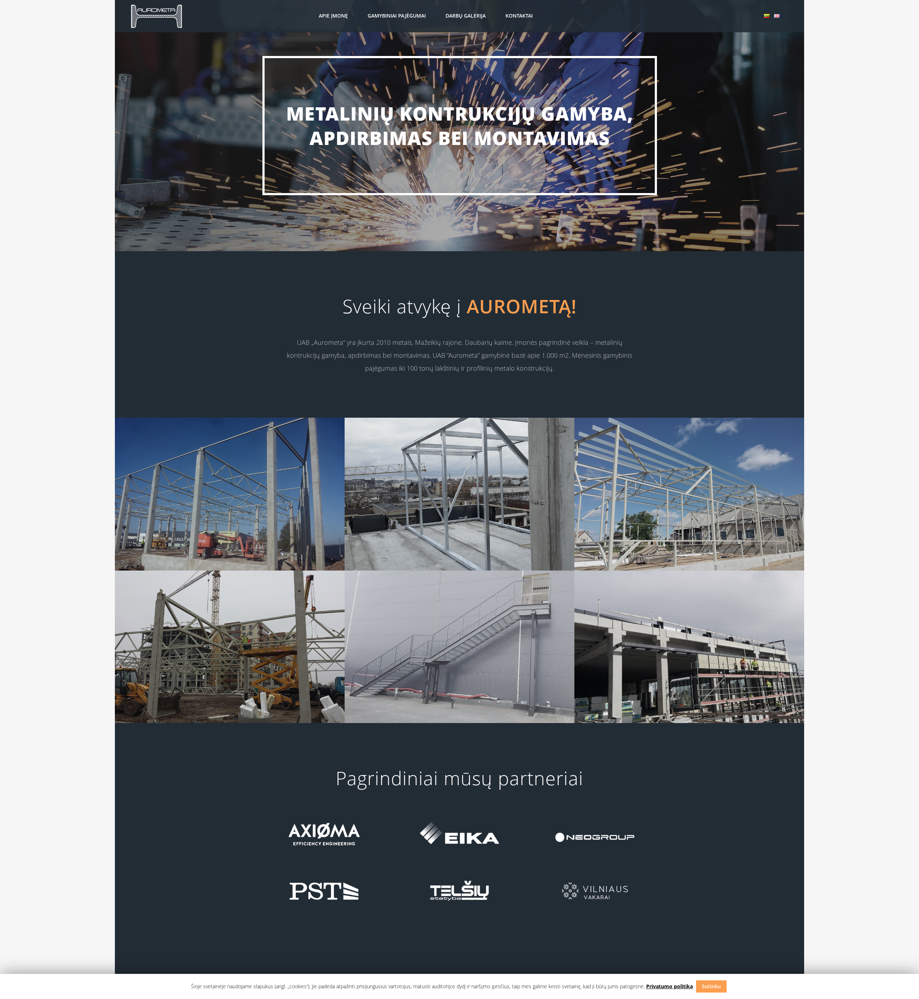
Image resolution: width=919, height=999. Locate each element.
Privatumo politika (669, 986)
